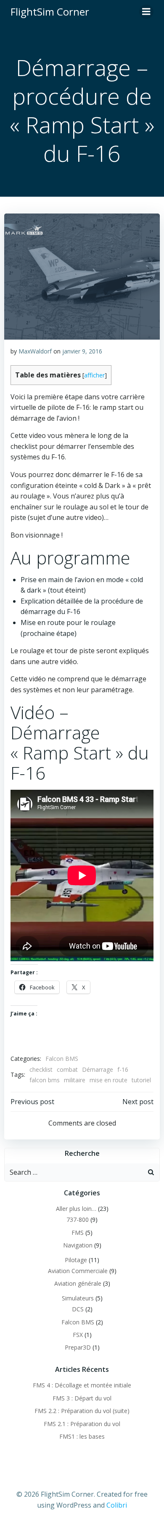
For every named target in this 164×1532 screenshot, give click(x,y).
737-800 (77, 1219)
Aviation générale (77, 1283)
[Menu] (146, 12)
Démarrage (97, 1069)
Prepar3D (78, 1347)
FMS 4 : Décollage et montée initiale (82, 1385)
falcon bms (44, 1080)
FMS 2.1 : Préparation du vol (82, 1424)
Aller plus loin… (76, 1209)
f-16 (122, 1069)
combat (67, 1069)
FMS (77, 1233)
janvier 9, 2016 (82, 351)
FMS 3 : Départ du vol (82, 1398)
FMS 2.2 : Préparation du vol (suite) (82, 1411)
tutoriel (141, 1080)
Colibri (116, 1505)
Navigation (78, 1245)
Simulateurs (78, 1298)
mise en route (108, 1080)
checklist (41, 1069)
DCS (78, 1309)
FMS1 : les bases (82, 1436)
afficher (94, 375)
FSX (78, 1335)
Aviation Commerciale (78, 1271)
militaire (74, 1080)
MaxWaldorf (35, 351)
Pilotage (76, 1260)
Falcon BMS (61, 1059)
